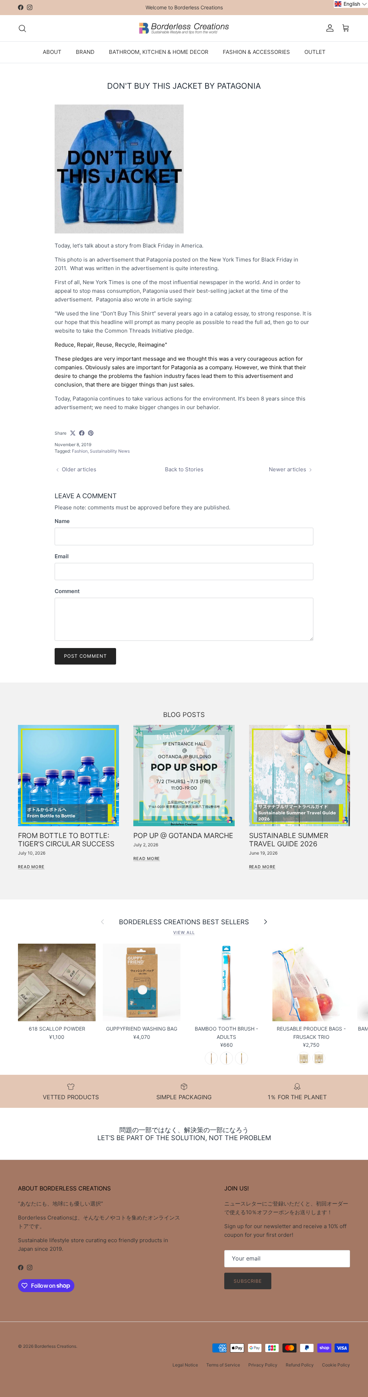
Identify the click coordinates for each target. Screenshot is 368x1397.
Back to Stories (184, 469)
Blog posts (184, 714)
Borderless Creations (55, 1346)
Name (62, 521)
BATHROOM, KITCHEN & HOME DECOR (158, 51)
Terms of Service (223, 1365)
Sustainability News (110, 451)
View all (183, 932)
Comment (67, 591)
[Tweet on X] (72, 433)
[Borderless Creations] (184, 28)
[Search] (22, 28)
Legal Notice (185, 1365)
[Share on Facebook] (81, 433)
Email (62, 556)
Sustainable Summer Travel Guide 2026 (288, 839)
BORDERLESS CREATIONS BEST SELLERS (184, 922)
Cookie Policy (336, 1365)
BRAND (85, 51)
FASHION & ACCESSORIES (256, 51)
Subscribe (248, 1281)
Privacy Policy (262, 1365)
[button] (351, 4)
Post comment (85, 656)
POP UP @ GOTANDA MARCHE (183, 835)
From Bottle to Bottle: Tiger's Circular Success (66, 839)
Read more (31, 866)
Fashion (80, 451)
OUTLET (315, 51)
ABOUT (52, 51)
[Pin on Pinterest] (90, 433)
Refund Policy (300, 1365)
